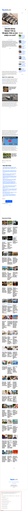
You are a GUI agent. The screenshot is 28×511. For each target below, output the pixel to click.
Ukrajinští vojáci (4, 81)
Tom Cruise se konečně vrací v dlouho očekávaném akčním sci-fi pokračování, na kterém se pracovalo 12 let (15, 231)
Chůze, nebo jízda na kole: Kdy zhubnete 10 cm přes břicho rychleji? (4, 384)
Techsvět (14, 483)
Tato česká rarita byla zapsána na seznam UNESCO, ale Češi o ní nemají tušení (15, 399)
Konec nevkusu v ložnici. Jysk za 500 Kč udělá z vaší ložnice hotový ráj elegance (4, 354)
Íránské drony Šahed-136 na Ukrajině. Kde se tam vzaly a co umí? (10, 32)
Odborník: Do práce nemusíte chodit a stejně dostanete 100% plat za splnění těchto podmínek (4, 339)
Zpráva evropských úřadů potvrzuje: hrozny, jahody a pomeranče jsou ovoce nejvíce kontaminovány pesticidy (10, 186)
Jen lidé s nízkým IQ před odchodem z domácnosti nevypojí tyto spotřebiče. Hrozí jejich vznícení (15, 429)
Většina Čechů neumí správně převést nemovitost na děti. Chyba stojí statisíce (15, 274)
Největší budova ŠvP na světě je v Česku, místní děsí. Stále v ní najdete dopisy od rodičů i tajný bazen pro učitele (9, 414)
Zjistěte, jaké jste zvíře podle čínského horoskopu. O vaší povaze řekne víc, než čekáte (15, 459)
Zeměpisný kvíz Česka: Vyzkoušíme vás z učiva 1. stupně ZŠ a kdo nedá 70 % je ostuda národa (15, 385)
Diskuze (4, 198)
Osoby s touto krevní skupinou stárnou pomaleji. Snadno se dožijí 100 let (15, 369)
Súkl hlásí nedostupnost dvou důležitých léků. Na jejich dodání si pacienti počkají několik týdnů (4, 246)
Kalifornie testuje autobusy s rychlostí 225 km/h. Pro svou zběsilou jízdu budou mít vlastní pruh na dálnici (22, 42)
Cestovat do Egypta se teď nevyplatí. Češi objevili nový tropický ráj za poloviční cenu (4, 274)
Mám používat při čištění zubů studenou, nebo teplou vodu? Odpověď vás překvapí (4, 398)
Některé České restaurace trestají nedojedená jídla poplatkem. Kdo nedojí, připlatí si (22, 47)
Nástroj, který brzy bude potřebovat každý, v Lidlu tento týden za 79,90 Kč (9, 230)
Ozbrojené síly (9, 100)
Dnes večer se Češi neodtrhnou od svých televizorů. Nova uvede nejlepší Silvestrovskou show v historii (9, 444)
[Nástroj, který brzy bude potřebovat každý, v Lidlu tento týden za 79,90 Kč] (7, 156)
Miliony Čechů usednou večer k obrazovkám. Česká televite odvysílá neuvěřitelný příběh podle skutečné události (4, 444)
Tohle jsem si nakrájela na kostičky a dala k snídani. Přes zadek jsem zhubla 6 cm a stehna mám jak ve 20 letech (9, 370)
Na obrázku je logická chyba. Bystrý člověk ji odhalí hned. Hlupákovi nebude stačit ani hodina (9, 291)
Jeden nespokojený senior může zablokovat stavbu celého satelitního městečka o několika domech (22, 37)
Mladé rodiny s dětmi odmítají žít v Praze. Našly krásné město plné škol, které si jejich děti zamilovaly (15, 324)
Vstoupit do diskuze (8, 201)
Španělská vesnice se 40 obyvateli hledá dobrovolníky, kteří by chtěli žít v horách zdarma (15, 261)
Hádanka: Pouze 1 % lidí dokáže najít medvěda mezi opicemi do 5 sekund (15, 412)
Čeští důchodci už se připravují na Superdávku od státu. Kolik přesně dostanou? (9, 323)
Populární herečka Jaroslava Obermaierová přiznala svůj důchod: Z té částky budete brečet (4, 413)
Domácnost (8, 303)
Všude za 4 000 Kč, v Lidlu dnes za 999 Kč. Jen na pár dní (4, 368)
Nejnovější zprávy (6, 26)
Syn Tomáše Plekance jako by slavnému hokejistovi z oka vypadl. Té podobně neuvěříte (15, 444)
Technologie (8, 226)
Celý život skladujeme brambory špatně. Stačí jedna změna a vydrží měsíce (4, 290)
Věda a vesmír (3, 226)
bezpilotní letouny (11, 104)
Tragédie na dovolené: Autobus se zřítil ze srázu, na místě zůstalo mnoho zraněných (15, 240)
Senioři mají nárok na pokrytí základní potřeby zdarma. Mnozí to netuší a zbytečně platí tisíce (4, 325)
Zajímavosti (3, 304)
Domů (3, 26)
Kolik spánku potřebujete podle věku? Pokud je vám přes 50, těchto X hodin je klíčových (4, 459)
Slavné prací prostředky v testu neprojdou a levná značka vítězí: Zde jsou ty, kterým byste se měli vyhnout (15, 340)
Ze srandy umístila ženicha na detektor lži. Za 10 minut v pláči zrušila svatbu (9, 385)
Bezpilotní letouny (4, 78)
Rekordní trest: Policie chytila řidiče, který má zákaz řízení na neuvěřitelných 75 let (4, 260)
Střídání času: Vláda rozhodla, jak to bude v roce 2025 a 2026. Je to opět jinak (9, 398)
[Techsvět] (6, 10)
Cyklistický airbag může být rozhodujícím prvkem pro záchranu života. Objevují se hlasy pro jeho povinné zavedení (10, 177)
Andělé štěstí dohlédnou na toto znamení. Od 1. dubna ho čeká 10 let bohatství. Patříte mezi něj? (15, 355)
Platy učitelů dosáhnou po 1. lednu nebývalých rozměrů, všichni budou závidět (9, 459)
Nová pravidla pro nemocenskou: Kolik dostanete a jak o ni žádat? (9, 428)
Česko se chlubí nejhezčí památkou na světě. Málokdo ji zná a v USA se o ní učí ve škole (4, 428)
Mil (7, 102)
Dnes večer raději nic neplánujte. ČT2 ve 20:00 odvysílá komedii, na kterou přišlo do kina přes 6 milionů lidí (22, 70)
